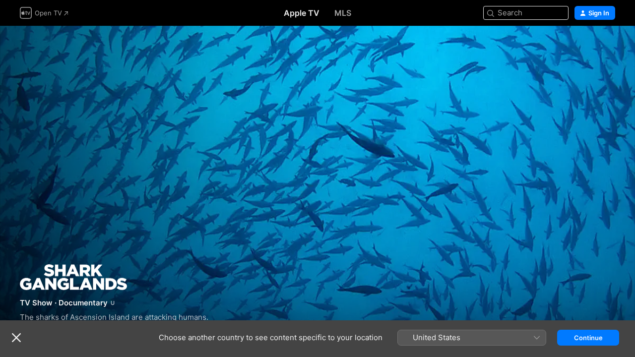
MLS (342, 13)
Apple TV (301, 13)
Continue (588, 338)
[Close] (16, 337)
